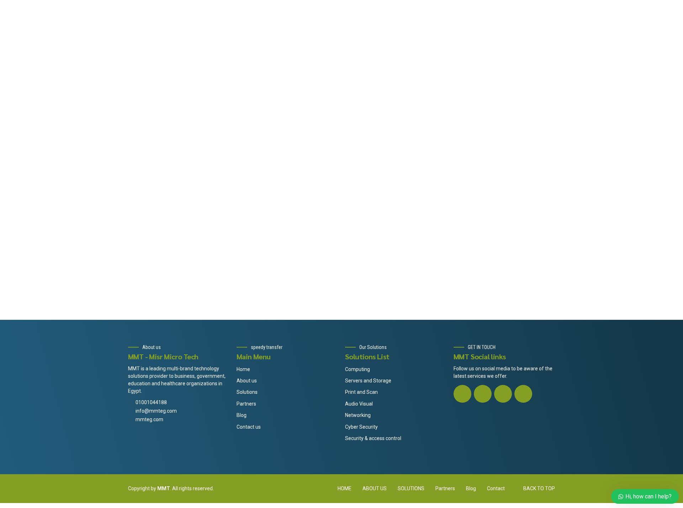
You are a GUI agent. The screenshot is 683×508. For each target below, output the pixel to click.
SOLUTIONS (411, 488)
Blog (242, 415)
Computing (357, 369)
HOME (344, 488)
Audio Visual (359, 404)
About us (247, 380)
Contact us (249, 427)
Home (243, 369)
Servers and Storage (368, 380)
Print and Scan (361, 392)
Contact (496, 488)
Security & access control (373, 438)
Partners (246, 404)
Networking (358, 415)
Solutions (247, 392)
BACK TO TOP (539, 488)
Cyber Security (361, 427)
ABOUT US (374, 488)
